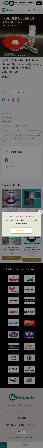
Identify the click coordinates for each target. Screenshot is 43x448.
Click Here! (21, 230)
